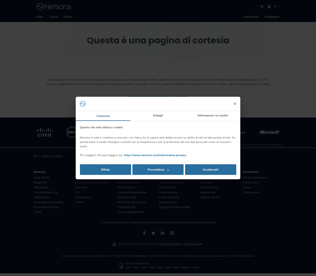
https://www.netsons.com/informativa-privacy (155, 154)
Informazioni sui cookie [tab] (213, 115)
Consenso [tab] (103, 115)
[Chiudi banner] (235, 103)
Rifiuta (105, 169)
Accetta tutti (210, 169)
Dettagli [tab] (158, 115)
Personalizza (156, 169)
